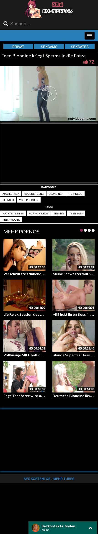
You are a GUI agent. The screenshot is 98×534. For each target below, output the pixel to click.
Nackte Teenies (13, 213)
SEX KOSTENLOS (37, 478)
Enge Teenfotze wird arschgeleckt (32, 395)
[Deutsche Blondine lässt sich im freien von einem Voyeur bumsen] (73, 376)
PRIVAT (18, 46)
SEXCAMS (49, 46)
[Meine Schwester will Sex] (73, 255)
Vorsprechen (28, 200)
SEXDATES (80, 46)
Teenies (59, 213)
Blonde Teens (34, 193)
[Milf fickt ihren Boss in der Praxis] (73, 295)
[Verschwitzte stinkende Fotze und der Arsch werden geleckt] (24, 255)
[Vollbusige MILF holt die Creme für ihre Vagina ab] (24, 336)
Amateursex (11, 193)
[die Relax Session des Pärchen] (24, 295)
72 (91, 61)
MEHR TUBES (63, 478)
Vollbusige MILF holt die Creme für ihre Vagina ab (44, 355)
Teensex (8, 200)
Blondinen (56, 193)
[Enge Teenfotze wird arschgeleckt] (24, 376)
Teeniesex (76, 213)
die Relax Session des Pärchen (28, 314)
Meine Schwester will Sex (73, 274)
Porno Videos (38, 213)
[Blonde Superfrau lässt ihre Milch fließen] (73, 336)
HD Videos (75, 193)
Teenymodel (11, 219)
